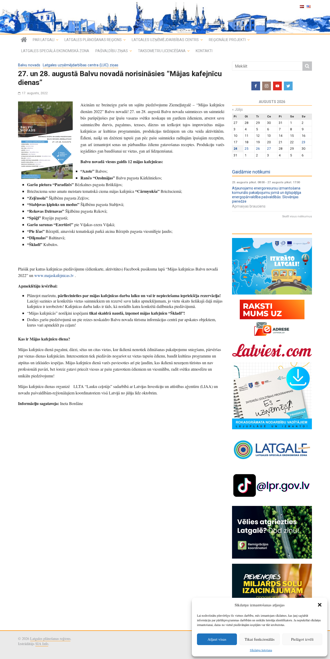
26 (258, 148)
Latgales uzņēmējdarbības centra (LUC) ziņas (80, 65)
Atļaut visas (217, 639)
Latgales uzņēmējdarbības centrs (165, 40)
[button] (319, 604)
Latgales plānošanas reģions (93, 40)
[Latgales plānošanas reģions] (165, 17)
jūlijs (237, 109)
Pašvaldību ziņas (111, 51)
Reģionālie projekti (227, 40)
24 (235, 148)
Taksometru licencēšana (162, 51)
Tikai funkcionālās (260, 639)
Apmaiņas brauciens (249, 206)
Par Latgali (43, 40)
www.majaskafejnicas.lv (54, 275)
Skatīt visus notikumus (297, 216)
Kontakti (204, 51)
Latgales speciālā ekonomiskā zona (55, 51)
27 (269, 148)
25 (246, 148)
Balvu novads (29, 65)
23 (303, 142)
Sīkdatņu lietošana (261, 650)
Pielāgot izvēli (302, 639)
